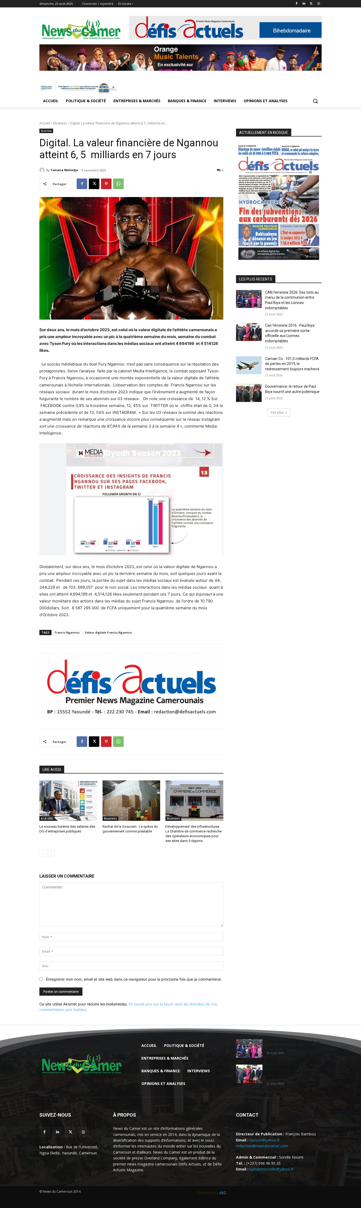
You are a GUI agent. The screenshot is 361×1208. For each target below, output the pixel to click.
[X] (311, 4)
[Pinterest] (106, 184)
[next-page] (51, 853)
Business (60, 123)
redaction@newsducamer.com (262, 1145)
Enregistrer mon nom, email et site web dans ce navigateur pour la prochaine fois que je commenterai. (134, 979)
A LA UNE (47, 818)
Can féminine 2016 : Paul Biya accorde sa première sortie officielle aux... (291, 1072)
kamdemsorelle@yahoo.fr (271, 1169)
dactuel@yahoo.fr (264, 1140)
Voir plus (277, 412)
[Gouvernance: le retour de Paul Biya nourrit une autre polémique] (249, 393)
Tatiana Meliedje (64, 170)
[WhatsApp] (319, 4)
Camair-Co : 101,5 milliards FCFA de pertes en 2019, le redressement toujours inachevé (292, 364)
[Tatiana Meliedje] (42, 170)
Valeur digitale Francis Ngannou (108, 632)
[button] (315, 101)
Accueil (44, 123)
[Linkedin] (304, 4)
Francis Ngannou (67, 632)
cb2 (222, 1192)
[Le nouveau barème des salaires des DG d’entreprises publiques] (68, 800)
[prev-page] (42, 853)
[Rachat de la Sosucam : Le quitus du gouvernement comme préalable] (131, 800)
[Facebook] (297, 4)
